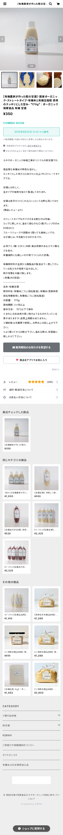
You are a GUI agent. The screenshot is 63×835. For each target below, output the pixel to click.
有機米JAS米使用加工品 (16, 764)
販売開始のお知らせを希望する (33, 347)
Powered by (28, 804)
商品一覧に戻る (31, 780)
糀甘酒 (6, 725)
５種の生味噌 (9, 715)
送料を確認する (34, 146)
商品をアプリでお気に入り (33, 360)
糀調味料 (7, 735)
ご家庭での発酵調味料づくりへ (18, 745)
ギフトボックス (10, 755)
